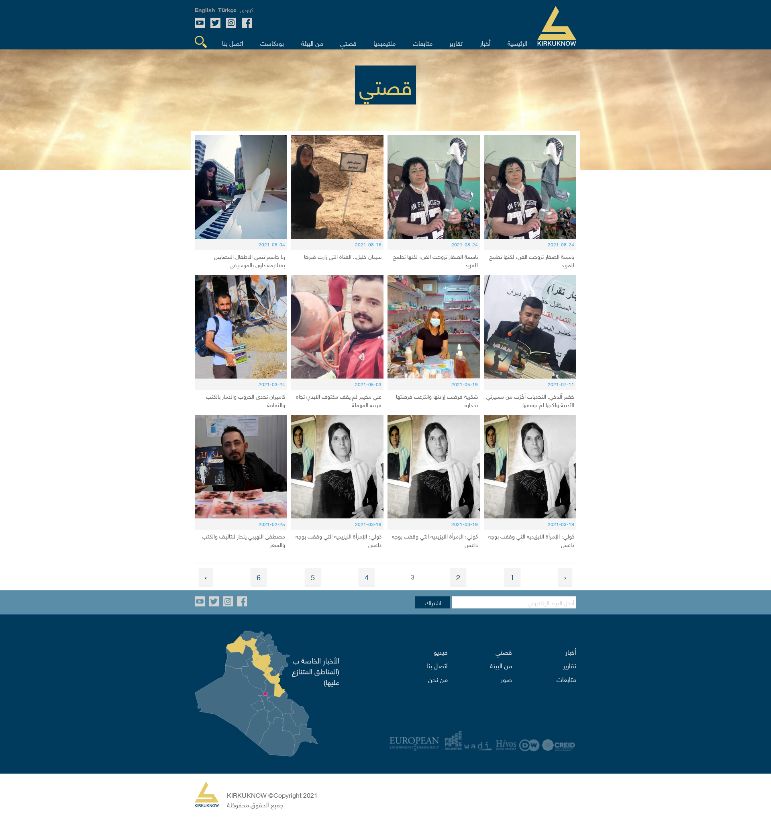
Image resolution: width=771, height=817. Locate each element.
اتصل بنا (437, 665)
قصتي (504, 651)
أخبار (570, 651)
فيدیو (441, 651)
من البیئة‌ (501, 665)
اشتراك (433, 602)
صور (506, 679)
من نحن (438, 679)
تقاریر (569, 665)
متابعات (566, 679)
